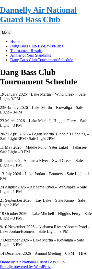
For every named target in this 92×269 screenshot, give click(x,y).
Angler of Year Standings (30, 55)
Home (15, 41)
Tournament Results (26, 50)
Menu (6, 32)
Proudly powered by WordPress (25, 266)
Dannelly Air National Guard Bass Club (38, 14)
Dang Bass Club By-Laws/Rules (36, 46)
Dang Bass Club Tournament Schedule (41, 60)
